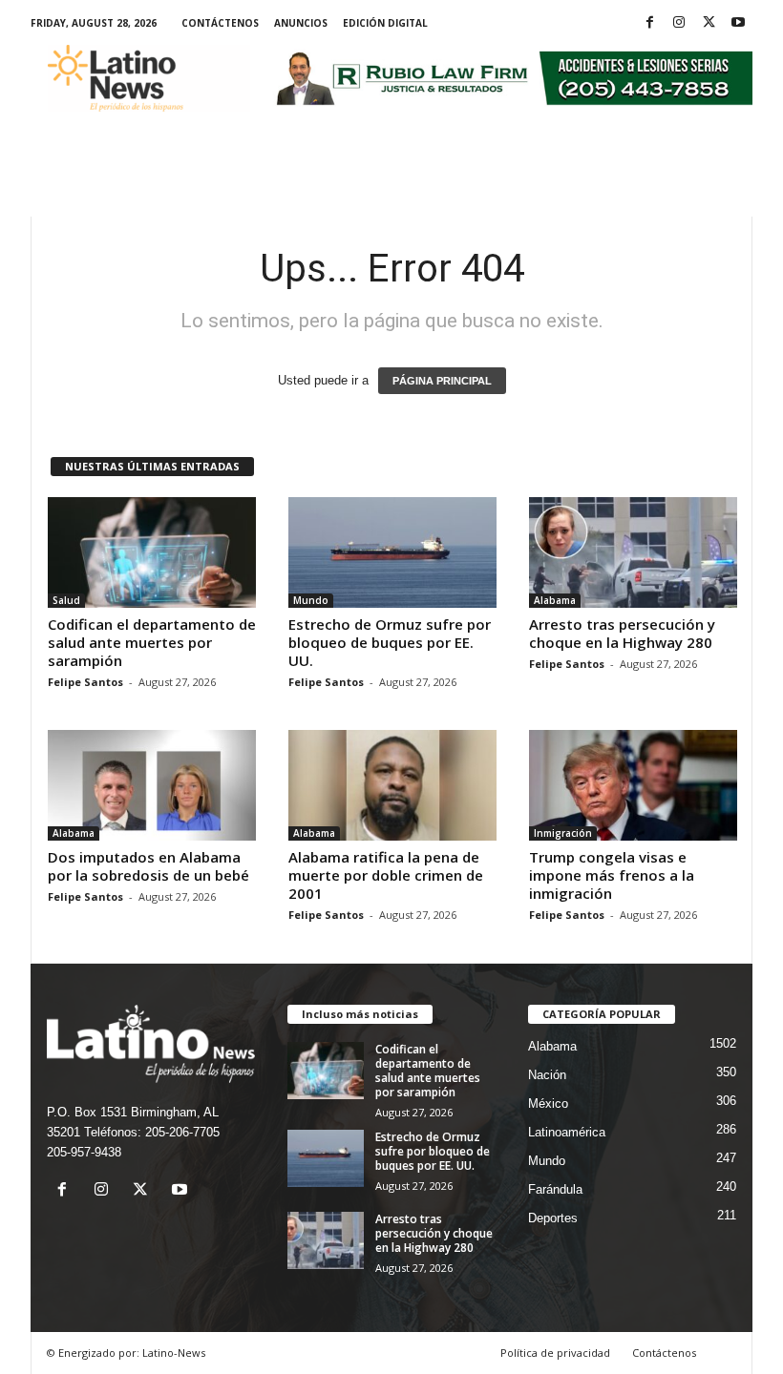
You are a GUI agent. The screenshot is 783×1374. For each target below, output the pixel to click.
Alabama (555, 600)
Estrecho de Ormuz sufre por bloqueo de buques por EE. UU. (389, 642)
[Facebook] (649, 23)
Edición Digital (385, 23)
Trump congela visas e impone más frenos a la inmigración (611, 875)
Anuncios (301, 23)
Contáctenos (220, 23)
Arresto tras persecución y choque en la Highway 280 (622, 633)
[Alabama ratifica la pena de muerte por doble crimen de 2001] (392, 785)
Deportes (553, 1218)
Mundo (310, 600)
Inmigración (563, 833)
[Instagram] (678, 23)
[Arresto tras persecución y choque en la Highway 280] (633, 552)
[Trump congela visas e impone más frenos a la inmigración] (633, 785)
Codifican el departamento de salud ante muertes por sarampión (152, 642)
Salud (66, 600)
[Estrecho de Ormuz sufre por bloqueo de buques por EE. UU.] (392, 552)
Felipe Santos (85, 682)
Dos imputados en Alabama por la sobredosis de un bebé (148, 866)
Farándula (555, 1189)
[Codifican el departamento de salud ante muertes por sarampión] (152, 552)
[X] (708, 23)
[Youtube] (738, 23)
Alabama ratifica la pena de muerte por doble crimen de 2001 (385, 875)
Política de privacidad (555, 1352)
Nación (547, 1075)
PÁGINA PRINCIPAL (442, 380)
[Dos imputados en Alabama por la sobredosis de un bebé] (152, 785)
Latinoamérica (566, 1132)
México (548, 1103)
